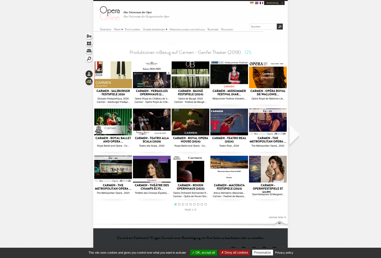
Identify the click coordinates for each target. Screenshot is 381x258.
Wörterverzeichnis (89, 51)
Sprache (89, 36)
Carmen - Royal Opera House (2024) (190, 140)
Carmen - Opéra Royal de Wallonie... (268, 93)
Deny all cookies (236, 252)
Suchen (89, 59)
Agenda (89, 44)
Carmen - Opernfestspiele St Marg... (268, 188)
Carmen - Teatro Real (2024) (229, 140)
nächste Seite (276, 217)
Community (89, 82)
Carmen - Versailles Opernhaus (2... (152, 93)
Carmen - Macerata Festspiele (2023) (229, 187)
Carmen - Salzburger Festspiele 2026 (113, 93)
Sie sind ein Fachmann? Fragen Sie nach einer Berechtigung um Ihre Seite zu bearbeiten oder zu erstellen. (190, 237)
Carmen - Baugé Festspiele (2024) (190, 93)
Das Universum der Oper (138, 12)
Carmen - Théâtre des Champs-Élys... (152, 187)
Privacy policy (284, 252)
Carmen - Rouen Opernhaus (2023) (190, 187)
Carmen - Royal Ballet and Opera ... (113, 140)
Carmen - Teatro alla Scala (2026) (152, 140)
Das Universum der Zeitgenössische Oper (146, 16)
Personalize (262, 252)
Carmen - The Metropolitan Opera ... (268, 140)
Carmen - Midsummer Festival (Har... (229, 93)
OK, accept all (205, 252)
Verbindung (272, 3)
